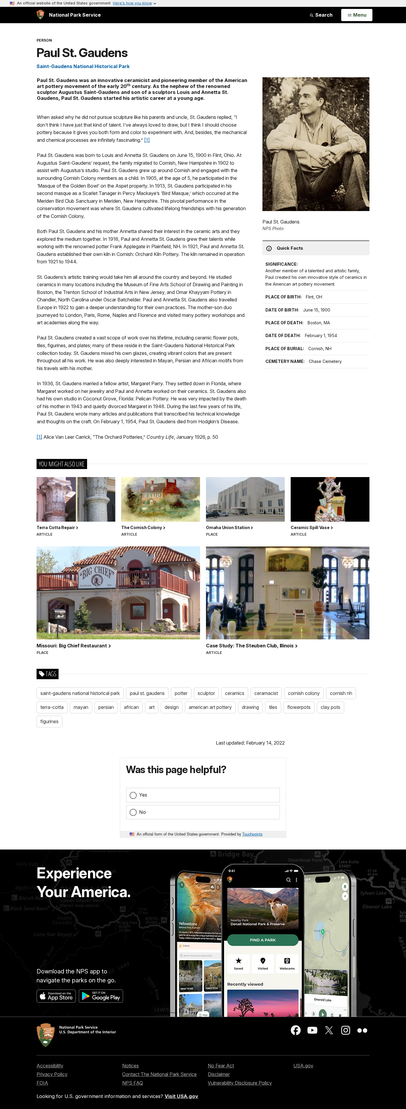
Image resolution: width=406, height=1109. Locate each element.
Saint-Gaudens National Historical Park (83, 66)
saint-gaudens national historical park (80, 693)
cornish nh (341, 693)
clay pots (330, 707)
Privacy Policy (52, 1074)
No (142, 812)
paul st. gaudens (147, 693)
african (131, 707)
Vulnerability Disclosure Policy (240, 1083)
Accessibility (50, 1066)
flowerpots (299, 707)
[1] (147, 140)
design (172, 707)
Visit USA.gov (181, 1096)
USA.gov (303, 1066)
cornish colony (304, 693)
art (152, 707)
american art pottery (210, 707)
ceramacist (266, 693)
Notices (130, 1066)
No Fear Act (221, 1066)
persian (106, 707)
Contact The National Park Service (159, 1074)
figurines (49, 721)
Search (323, 15)
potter (181, 693)
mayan (81, 707)
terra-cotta (52, 707)
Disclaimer (219, 1074)
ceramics (234, 693)
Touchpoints (252, 834)
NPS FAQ (132, 1083)
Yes (143, 795)
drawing (250, 707)
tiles (273, 707)
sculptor (206, 693)
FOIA (42, 1083)
